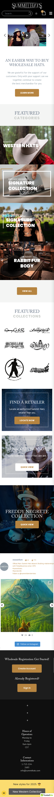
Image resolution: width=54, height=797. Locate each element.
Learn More (27, 92)
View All (27, 291)
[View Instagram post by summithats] (50, 628)
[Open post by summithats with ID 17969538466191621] (27, 605)
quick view (27, 467)
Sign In (27, 687)
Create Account (27, 668)
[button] (5, 35)
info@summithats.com (30, 770)
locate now (27, 420)
